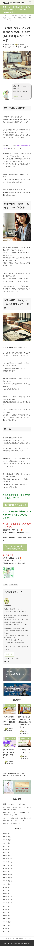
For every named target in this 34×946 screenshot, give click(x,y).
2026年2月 (6, 852)
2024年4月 (6, 922)
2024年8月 (6, 909)
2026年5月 (6, 843)
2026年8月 (6, 833)
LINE (7, 661)
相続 (6, 584)
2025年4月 (6, 884)
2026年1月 (6, 855)
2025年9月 (6, 868)
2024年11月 (6, 900)
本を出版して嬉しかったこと (11, 823)
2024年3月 (6, 925)
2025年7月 (6, 874)
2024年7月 (6, 912)
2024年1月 (6, 931)
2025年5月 (6, 881)
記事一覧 (9, 654)
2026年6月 (6, 840)
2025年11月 (6, 862)
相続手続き (14, 584)
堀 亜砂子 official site (13, 3)
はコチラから (15, 547)
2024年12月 (6, 896)
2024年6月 (6, 915)
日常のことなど (23, 47)
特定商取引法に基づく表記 (23, 938)
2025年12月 (6, 859)
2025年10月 (6, 865)
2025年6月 (6, 877)
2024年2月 (6, 928)
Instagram (21, 658)
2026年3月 (6, 849)
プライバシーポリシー (9, 938)
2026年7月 (6, 836)
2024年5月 (6, 918)
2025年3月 (6, 887)
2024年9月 (6, 906)
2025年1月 (6, 893)
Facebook (12, 658)
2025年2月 (6, 890)
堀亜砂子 (16, 96)
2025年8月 (6, 871)
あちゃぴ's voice (10, 47)
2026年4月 (6, 846)
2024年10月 (6, 903)
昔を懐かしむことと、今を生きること (14, 804)
